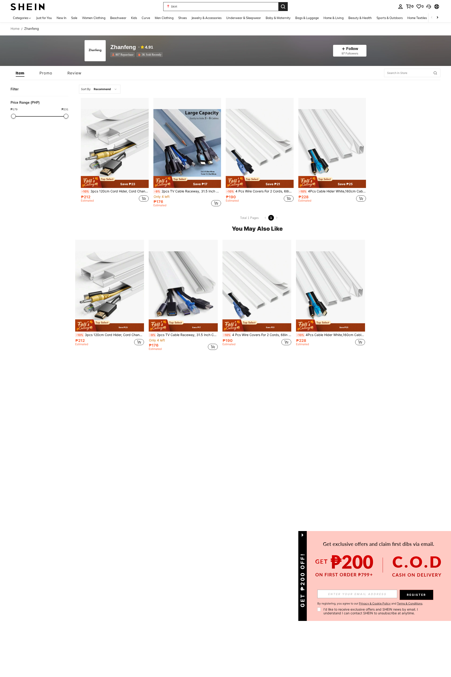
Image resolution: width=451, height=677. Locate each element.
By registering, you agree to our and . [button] (370, 603)
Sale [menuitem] (74, 18)
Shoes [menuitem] (182, 18)
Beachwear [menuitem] (118, 18)
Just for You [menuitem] (44, 18)
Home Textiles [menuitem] (417, 18)
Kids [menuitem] (134, 18)
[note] (115, 182)
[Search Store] (435, 73)
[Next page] (277, 218)
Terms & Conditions (409, 603)
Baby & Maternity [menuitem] (278, 18)
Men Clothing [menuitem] (164, 18)
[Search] (283, 6)
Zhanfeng (123, 47)
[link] (410, 6)
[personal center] (400, 6)
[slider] (13, 116)
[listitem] (123, 54)
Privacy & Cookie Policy (375, 603)
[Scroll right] (437, 17)
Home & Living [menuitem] (333, 18)
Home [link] (15, 29)
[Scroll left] (431, 17)
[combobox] (99, 89)
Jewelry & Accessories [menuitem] (206, 18)
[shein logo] (28, 6)
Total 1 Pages (249, 218)
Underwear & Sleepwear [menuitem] (243, 18)
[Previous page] (265, 218)
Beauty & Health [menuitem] (360, 18)
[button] (429, 6)
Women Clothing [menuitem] (93, 18)
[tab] (20, 73)
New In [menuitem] (61, 18)
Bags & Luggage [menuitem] (307, 18)
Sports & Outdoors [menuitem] (390, 18)
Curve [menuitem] (146, 18)
